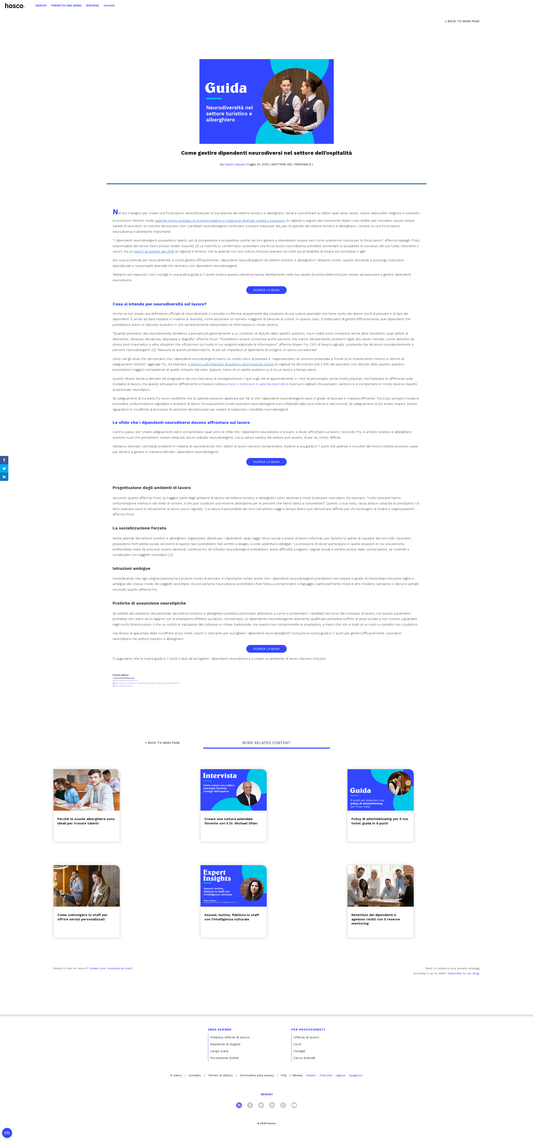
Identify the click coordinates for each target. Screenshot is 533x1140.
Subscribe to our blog (463, 973)
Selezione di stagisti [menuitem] (225, 1044)
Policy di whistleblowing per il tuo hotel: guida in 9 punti (379, 821)
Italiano (311, 1075)
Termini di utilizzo (220, 1075)
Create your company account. (111, 968)
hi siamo (176, 1075)
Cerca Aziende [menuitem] (304, 1058)
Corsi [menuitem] (297, 1044)
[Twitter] (261, 1105)
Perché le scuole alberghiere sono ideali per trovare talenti (86, 821)
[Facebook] (250, 1105)
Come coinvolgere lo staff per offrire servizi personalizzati (82, 917)
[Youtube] (294, 1105)
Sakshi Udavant (235, 164)
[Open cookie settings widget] (7, 1133)
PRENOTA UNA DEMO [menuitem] (66, 5)
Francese (326, 1075)
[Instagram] (283, 1105)
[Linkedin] (272, 1105)
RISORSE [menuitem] (92, 5)
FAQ (284, 1075)
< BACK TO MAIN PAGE (462, 21)
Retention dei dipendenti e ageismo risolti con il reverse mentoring (375, 919)
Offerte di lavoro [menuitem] (306, 1037)
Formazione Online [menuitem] (224, 1058)
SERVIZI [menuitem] (41, 5)
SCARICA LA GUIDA (266, 290)
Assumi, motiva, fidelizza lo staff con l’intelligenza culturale (231, 917)
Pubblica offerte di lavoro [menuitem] (230, 1037)
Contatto (195, 1075)
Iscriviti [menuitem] (109, 5)
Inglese (340, 1075)
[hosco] (239, 1105)
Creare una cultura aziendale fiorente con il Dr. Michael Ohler (231, 821)
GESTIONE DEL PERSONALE (291, 164)
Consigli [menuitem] (299, 1051)
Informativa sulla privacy (257, 1075)
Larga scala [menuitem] (219, 1051)
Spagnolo (355, 1075)
